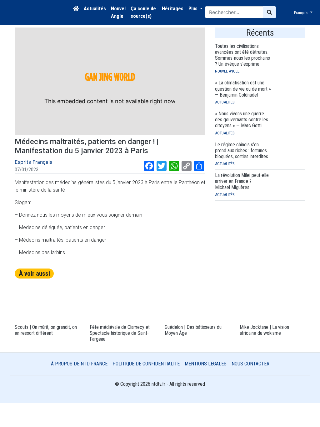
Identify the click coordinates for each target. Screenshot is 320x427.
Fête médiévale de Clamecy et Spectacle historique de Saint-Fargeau (120, 333)
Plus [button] (193, 9)
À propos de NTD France (79, 364)
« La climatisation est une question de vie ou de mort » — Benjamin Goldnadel (243, 89)
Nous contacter (250, 364)
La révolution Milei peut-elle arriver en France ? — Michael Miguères (242, 181)
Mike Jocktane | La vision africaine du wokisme (264, 330)
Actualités (95, 9)
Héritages (172, 9)
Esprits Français (33, 162)
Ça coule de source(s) (143, 12)
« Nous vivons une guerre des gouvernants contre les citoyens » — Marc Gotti (241, 119)
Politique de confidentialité (146, 364)
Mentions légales (206, 364)
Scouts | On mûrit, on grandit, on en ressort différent (46, 330)
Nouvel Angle (118, 12)
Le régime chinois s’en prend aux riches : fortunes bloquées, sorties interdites (241, 150)
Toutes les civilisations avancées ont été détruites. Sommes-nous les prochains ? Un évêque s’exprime (242, 55)
